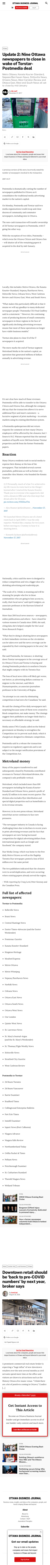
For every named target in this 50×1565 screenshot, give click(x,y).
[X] (28, 137)
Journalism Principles (25, 1521)
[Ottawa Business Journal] (25, 3)
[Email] (17, 137)
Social (21, 1194)
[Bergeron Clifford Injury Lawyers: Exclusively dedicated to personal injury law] (9, 1208)
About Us (25, 1514)
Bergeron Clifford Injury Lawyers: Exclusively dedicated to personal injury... (33, 1210)
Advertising (25, 1516)
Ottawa (5, 48)
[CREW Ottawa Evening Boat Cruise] (9, 1197)
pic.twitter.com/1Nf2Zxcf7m (17, 502)
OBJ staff (14, 91)
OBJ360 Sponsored (25, 1204)
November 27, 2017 (12, 537)
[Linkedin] (33, 137)
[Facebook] (22, 137)
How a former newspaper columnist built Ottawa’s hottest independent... (32, 1221)
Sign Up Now (25, 1559)
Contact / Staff (25, 1519)
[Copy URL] (12, 137)
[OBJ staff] (5, 92)
